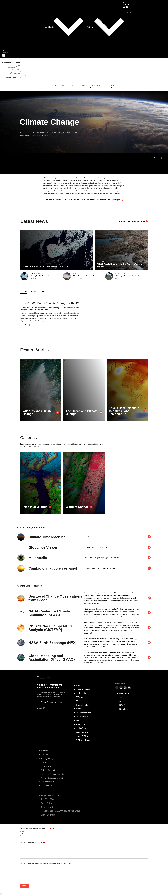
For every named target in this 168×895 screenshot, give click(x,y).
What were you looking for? (33, 842)
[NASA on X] (125, 687)
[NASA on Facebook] (116, 687)
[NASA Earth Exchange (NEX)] (149, 643)
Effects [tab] (43, 291)
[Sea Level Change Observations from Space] (149, 598)
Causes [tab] (34, 291)
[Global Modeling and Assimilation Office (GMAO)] (149, 657)
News (105, 85)
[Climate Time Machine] (149, 537)
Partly (24, 836)
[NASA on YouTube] (129, 687)
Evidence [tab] (23, 291)
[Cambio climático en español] (149, 568)
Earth (54, 85)
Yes (23, 831)
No (23, 834)
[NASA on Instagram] (121, 687)
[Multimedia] (149, 558)
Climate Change (73, 85)
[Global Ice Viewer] (149, 547)
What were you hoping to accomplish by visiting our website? (45, 863)
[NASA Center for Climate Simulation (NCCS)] (149, 613)
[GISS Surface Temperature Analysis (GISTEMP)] (149, 628)
